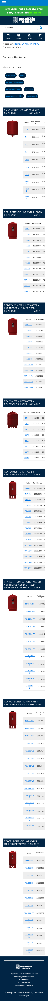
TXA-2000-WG (29, 826)
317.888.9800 (24, 979)
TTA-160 (27, 280)
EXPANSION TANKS (30, 43)
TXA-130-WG (29, 743)
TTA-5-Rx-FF (29, 604)
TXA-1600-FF (29, 943)
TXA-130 (28, 505)
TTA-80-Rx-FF (30, 649)
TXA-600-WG (29, 781)
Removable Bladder (14, 96)
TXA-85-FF (29, 860)
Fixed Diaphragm (13, 89)
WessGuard (32, 96)
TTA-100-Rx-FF (30, 656)
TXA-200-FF (29, 875)
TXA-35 (28, 488)
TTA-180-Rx (28, 381)
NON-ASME (10, 75)
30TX (27, 435)
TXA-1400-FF (29, 936)
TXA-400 (28, 522)
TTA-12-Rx (28, 330)
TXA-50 (28, 494)
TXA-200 (28, 511)
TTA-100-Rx (28, 364)
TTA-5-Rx (28, 325)
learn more (35, 12)
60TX (27, 446)
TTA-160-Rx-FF (30, 672)
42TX (27, 440)
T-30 (26, 152)
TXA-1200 (27, 551)
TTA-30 (27, 246)
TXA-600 (28, 534)
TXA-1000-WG (29, 796)
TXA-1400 (27, 556)
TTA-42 (27, 251)
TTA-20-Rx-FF (30, 619)
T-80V (27, 174)
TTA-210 (27, 291)
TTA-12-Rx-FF (30, 611)
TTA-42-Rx (28, 347)
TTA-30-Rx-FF (30, 626)
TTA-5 (27, 229)
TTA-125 (27, 274)
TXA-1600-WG (29, 819)
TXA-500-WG (29, 773)
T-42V (27, 159)
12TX (27, 423)
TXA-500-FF (29, 898)
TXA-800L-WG (29, 788)
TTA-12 (27, 234)
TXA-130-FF (29, 868)
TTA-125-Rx (28, 370)
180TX (26, 458)
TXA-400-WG (29, 766)
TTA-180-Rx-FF (30, 679)
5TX (26, 418)
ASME (22, 75)
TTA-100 (27, 268)
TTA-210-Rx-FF (30, 687)
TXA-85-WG (29, 736)
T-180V (27, 182)
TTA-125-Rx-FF (30, 664)
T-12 (26, 137)
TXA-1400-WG (29, 811)
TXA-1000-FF (29, 920)
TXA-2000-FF (29, 951)
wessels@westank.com (24, 976)
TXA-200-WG (29, 751)
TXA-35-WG (29, 721)
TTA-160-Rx (28, 376)
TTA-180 (27, 285)
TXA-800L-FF (29, 913)
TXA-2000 (27, 568)
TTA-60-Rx (28, 353)
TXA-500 (28, 528)
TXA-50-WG (29, 728)
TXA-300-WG (29, 758)
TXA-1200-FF (29, 928)
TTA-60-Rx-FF (30, 641)
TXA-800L (27, 539)
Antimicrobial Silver (14, 82)
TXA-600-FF (29, 905)
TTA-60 (27, 257)
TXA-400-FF (29, 890)
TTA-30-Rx (28, 342)
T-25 (26, 144)
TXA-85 (28, 499)
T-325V (27, 197)
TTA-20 (27, 240)
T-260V (27, 190)
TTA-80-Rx (28, 359)
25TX (27, 429)
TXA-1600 (27, 562)
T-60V (27, 167)
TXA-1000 (27, 545)
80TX (27, 452)
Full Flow (29, 89)
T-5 (27, 129)
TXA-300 (28, 517)
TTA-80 (27, 263)
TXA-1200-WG (29, 803)
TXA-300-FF (29, 883)
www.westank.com (30, 973)
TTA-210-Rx (28, 387)
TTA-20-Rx (28, 336)
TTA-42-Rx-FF (30, 634)
